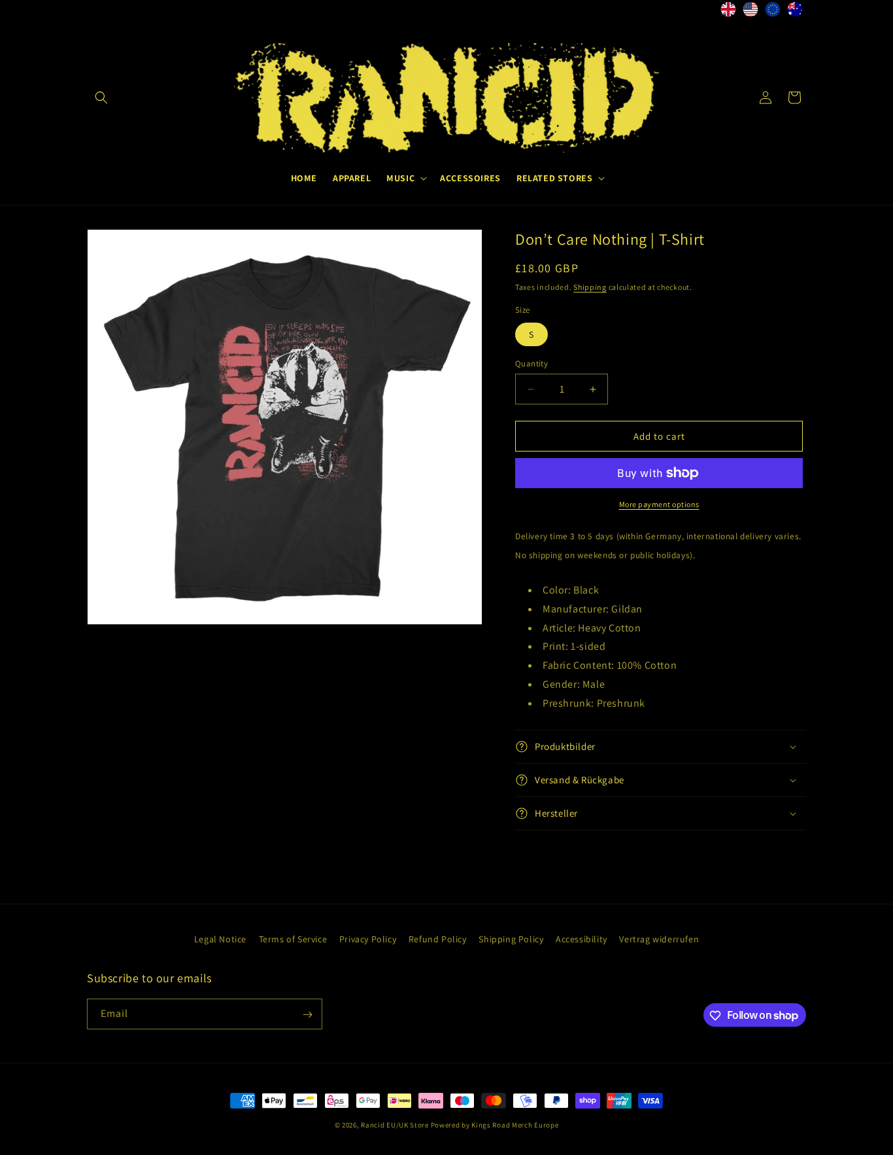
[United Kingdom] (728, 12)
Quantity (531, 363)
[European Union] (773, 12)
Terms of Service (293, 939)
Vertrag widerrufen (659, 939)
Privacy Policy (367, 939)
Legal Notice (220, 939)
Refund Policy (438, 939)
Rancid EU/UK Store (395, 1124)
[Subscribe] (307, 1014)
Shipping (590, 287)
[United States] (750, 12)
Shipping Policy (511, 939)
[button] (101, 97)
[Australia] (795, 12)
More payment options (659, 504)
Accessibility (581, 939)
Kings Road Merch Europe (514, 1124)
